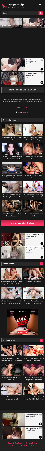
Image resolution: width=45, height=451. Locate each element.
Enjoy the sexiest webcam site (32, 74)
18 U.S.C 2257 (22, 445)
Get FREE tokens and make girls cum (32, 25)
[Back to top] (38, 445)
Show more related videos (22, 223)
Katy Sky (26, 112)
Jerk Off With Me (6, 25)
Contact (34, 445)
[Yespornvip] (18, 5)
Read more (21, 107)
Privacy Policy (31, 443)
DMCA (10, 445)
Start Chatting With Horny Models (32, 249)
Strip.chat (3, 27)
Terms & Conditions (15, 443)
